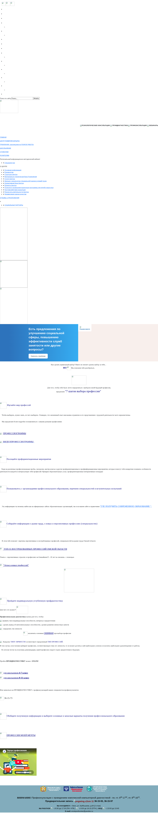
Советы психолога (11, 94)
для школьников (11, 673)
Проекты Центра (10, 185)
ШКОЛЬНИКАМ (5, 148)
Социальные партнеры (13, 18)
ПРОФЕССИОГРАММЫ (14, 433)
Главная (7, 9)
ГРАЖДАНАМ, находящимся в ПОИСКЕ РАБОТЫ (17, 145)
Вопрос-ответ (9, 39)
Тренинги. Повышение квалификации (19, 31)
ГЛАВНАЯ (3, 137)
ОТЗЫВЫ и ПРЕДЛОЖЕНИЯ (9, 198)
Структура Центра (10, 174)
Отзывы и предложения (13, 44)
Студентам (8, 69)
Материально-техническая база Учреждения (20, 177)
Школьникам (9, 61)
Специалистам (9, 86)
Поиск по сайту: (5, 98)
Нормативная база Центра (14, 183)
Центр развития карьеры (13, 48)
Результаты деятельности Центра (16, 192)
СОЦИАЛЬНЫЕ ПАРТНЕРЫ (13, 205)
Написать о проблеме (38, 356)
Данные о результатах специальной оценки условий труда (25, 181)
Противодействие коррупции (15, 190)
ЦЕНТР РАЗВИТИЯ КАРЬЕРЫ (10, 141)
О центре (7, 14)
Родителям (8, 78)
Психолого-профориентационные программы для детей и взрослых (28, 188)
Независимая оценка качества (15, 194)
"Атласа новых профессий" (16, 565)
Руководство (9, 172)
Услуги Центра (9, 179)
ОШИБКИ (48, 633)
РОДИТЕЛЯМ (4, 155)
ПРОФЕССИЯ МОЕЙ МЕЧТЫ (21, 735)
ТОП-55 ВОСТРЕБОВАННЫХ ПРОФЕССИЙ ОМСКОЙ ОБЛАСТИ (35, 549)
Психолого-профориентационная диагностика (22, 23)
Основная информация (12, 170)
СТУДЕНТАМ (4, 152)
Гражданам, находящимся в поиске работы (21, 53)
